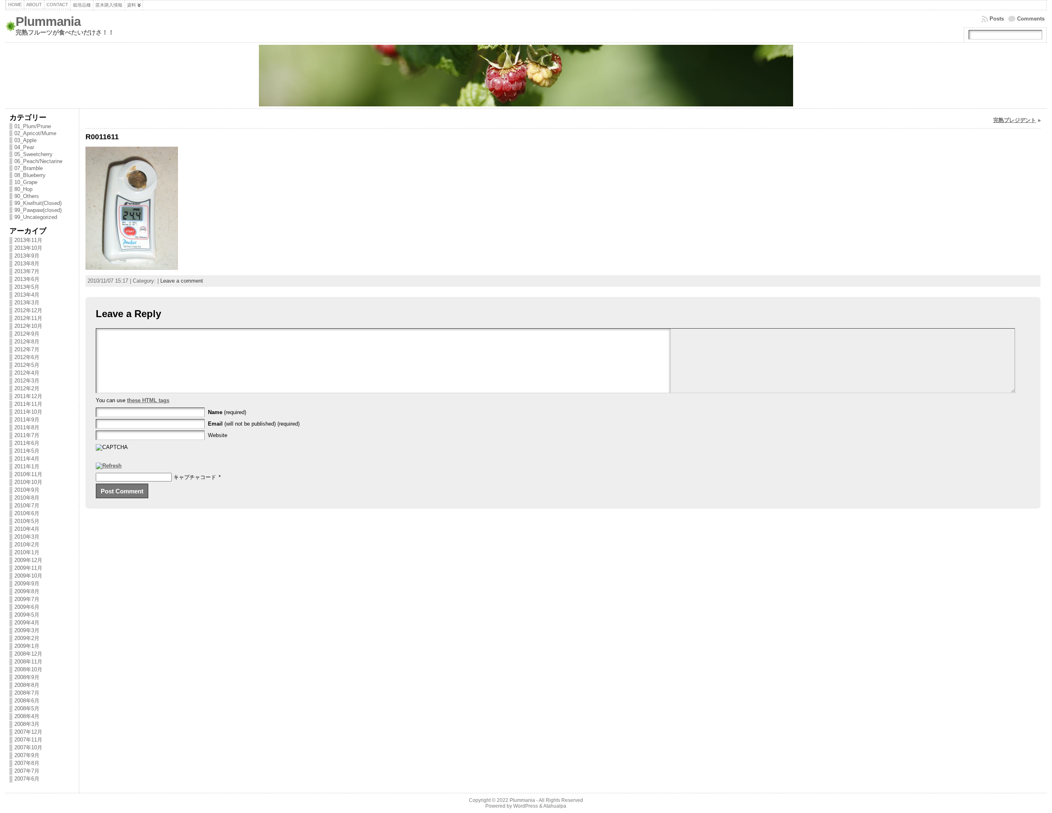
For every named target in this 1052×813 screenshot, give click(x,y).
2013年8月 (26, 263)
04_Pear (24, 147)
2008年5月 (26, 708)
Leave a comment (181, 281)
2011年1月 (26, 466)
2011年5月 (26, 451)
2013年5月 (26, 287)
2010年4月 (26, 529)
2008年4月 (26, 716)
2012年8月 (26, 342)
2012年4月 (26, 373)
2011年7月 (26, 435)
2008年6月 (26, 701)
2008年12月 (28, 654)
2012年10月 (28, 326)
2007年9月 (26, 755)
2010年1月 (26, 552)
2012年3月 (26, 381)
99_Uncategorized (35, 217)
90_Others (26, 196)
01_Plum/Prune (32, 126)
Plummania (48, 21)
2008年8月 (26, 685)
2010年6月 (26, 513)
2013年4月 (26, 295)
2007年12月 (28, 732)
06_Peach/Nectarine (38, 161)
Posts (997, 19)
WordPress (525, 806)
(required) (227, 412)
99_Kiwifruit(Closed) (38, 203)
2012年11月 (28, 318)
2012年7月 (26, 349)
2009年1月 (26, 646)
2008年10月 (28, 669)
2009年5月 (26, 615)
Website (217, 435)
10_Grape (25, 182)
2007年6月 (26, 779)
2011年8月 (26, 427)
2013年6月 (26, 279)
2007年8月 (26, 763)
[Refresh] (109, 466)
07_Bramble (28, 168)
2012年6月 (26, 357)
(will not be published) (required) (254, 424)
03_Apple (25, 140)
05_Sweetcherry (33, 154)
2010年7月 (26, 505)
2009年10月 (28, 576)
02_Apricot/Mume (35, 133)
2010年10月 (28, 482)
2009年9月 (26, 583)
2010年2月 (26, 544)
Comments (1031, 19)
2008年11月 (28, 662)
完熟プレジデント (1014, 120)
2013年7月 (26, 271)
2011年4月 (26, 459)
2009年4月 (26, 623)
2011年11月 (28, 404)
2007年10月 (28, 747)
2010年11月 (28, 474)
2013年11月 (28, 240)
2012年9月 (26, 334)
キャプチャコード (194, 477)
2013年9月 (26, 256)
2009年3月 (26, 630)
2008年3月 (26, 724)
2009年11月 (28, 568)
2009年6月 (26, 607)
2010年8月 (26, 498)
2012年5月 (26, 365)
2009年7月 (26, 599)
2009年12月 (28, 560)
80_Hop (23, 189)
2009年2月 (26, 638)
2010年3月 (26, 537)
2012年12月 (28, 310)
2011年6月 (26, 443)
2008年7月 (26, 693)
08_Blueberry (30, 175)
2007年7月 (26, 771)
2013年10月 (28, 248)
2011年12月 (28, 396)
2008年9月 (26, 677)
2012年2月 (26, 388)
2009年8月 (26, 591)
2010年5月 (26, 521)
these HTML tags (148, 400)
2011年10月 (28, 412)
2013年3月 (26, 302)
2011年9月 (26, 420)
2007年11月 (28, 740)
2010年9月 (26, 490)
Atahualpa (554, 806)
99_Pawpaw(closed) (38, 210)
